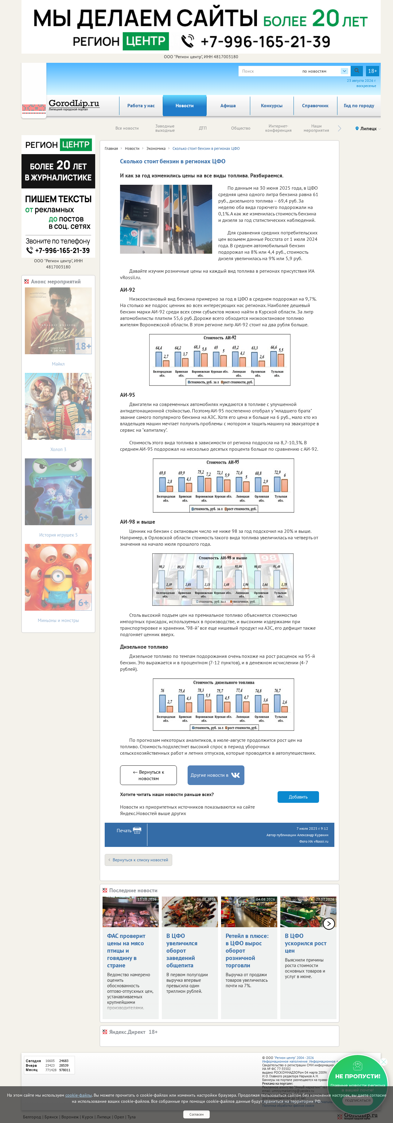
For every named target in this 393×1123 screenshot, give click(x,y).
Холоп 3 (70, 438)
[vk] (236, 775)
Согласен (196, 1114)
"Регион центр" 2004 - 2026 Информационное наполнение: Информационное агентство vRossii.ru (313, 1060)
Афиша (228, 105)
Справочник (315, 105)
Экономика (155, 148)
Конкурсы (271, 105)
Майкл (71, 353)
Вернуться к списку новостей (140, 860)
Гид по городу (359, 105)
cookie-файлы (78, 1095)
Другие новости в (209, 775)
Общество (241, 128)
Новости (185, 105)
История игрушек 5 (64, 524)
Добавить (298, 797)
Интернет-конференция (278, 128)
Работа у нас (141, 105)
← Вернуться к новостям (148, 775)
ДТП (203, 128)
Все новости (127, 128)
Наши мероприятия (316, 128)
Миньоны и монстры (63, 609)
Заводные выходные (165, 128)
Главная (111, 148)
